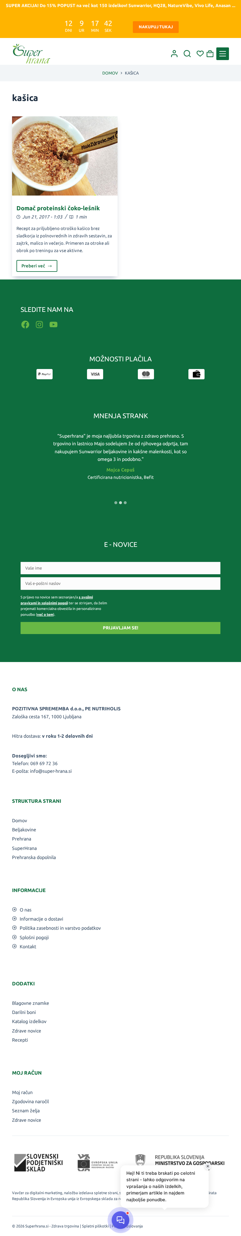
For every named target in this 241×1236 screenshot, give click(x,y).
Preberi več (39, 267)
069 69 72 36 (44, 763)
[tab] (115, 502)
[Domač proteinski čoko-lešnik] (65, 156)
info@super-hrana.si (51, 771)
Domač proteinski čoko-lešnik (58, 208)
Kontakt (28, 946)
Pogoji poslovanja (127, 1226)
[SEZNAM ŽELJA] (200, 53)
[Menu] (222, 53)
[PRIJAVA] (174, 53)
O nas (25, 909)
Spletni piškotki (95, 1226)
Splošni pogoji (34, 937)
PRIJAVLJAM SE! (120, 627)
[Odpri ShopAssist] (120, 1220)
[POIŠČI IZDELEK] (187, 53)
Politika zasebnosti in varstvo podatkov (60, 928)
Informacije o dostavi (41, 918)
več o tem (45, 614)
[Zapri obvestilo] (208, 1166)
